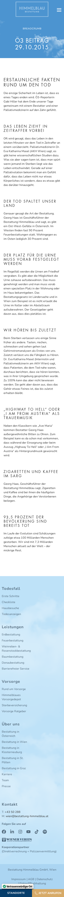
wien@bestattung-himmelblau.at (27, 816)
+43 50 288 (12, 812)
